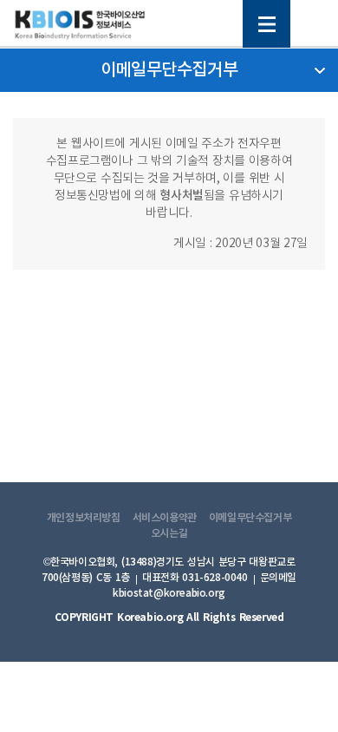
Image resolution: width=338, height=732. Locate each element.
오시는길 (169, 533)
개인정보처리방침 (83, 518)
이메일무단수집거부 (250, 518)
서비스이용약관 (165, 518)
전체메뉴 (266, 24)
